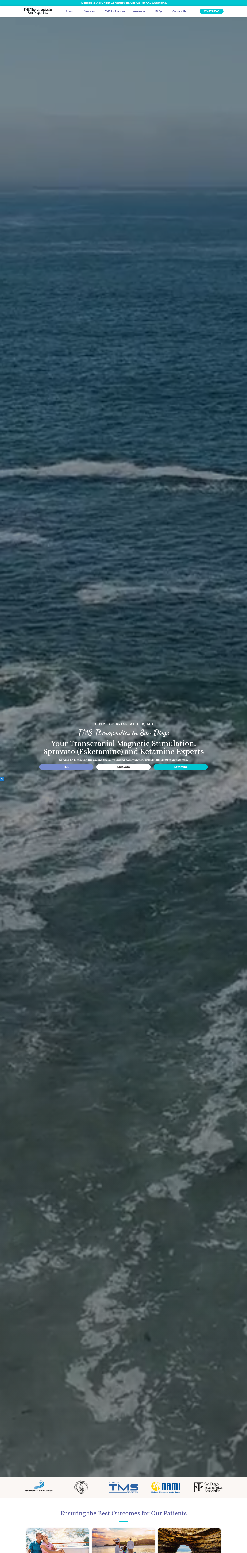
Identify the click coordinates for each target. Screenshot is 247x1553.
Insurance (139, 11)
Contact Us (179, 11)
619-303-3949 (159, 759)
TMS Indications (115, 11)
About (70, 11)
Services (89, 11)
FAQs (158, 11)
